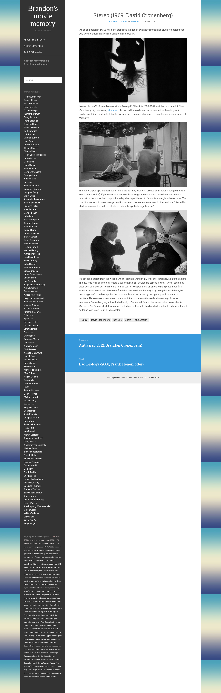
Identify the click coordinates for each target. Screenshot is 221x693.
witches (38, 584)
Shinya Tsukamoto (33, 493)
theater (26, 584)
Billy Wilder (29, 517)
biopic (26, 670)
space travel (48, 571)
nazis (41, 571)
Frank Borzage (31, 121)
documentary (44, 540)
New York (34, 557)
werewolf (27, 666)
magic (44, 584)
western (40, 561)
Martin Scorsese (32, 435)
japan (26, 547)
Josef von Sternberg (34, 499)
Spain (41, 578)
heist (33, 615)
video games (56, 646)
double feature (54, 578)
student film (141, 320)
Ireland (42, 670)
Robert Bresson (31, 127)
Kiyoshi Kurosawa (32, 312)
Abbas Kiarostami (32, 295)
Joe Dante (29, 182)
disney (56, 588)
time (33, 629)
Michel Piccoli (51, 649)
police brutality (40, 581)
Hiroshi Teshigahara (33, 479)
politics (58, 557)
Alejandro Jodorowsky (34, 284)
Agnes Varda (30, 496)
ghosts (26, 554)
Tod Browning (30, 131)
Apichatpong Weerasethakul (37, 506)
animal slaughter (52, 619)
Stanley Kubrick (31, 305)
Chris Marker (30, 349)
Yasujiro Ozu (30, 380)
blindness (27, 629)
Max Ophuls (29, 373)
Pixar (26, 387)
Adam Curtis (30, 178)
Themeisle (154, 377)
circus (50, 629)
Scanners (113, 110)
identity (47, 550)
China (46, 561)
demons (54, 584)
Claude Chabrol (31, 148)
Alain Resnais (30, 414)
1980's (52, 540)
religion (41, 567)
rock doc (48, 557)
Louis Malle (29, 342)
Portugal (46, 591)
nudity (33, 639)
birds (52, 550)
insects (43, 646)
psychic (46, 632)
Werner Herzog (31, 250)
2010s (52, 536)
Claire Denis (29, 196)
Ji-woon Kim (30, 278)
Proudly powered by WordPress (119, 377)
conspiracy (56, 639)
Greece (48, 673)
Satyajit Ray (29, 404)
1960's (40, 543)
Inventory (43, 653)
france (45, 543)
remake (35, 567)
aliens (53, 557)
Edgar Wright (30, 523)
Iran (51, 591)
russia (41, 564)
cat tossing (48, 639)
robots (36, 578)
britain (34, 550)
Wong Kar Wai (30, 520)
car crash (50, 653)
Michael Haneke (31, 243)
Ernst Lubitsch (30, 329)
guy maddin (43, 642)
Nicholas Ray (30, 400)
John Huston (30, 264)
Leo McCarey (30, 356)
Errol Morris (29, 363)
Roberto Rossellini (32, 424)
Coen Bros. (29, 162)
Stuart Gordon (30, 237)
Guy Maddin (29, 336)
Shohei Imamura (32, 267)
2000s (26, 540)
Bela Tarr (28, 469)
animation (33, 543)
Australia (56, 595)
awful (31, 574)
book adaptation (39, 588)
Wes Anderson (31, 103)
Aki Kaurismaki (31, 288)
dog (43, 602)
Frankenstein (36, 666)
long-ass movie (47, 595)
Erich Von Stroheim (33, 458)
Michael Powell (31, 397)
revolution (27, 598)
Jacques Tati (30, 476)
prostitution (52, 642)
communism (28, 660)
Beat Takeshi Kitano (33, 301)
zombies (51, 561)
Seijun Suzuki (30, 465)
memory (32, 584)
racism (26, 574)
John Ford (29, 216)
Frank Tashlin (30, 472)
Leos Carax (29, 141)
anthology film (51, 581)
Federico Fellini (31, 206)
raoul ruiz (27, 595)
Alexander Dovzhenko (34, 199)
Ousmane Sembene (33, 438)
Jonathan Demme (32, 189)
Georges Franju (31, 223)
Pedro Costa (30, 168)
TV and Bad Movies (32, 52)
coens (48, 670)
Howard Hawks (31, 247)
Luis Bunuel (29, 134)
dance (47, 567)
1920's (36, 554)
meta (53, 605)
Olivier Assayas (31, 110)
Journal (55, 629)
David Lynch (29, 332)
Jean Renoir (29, 411)
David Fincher (30, 213)
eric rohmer (36, 649)
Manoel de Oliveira (32, 370)
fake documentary (49, 625)
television (27, 550)
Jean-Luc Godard (32, 233)
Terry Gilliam (30, 230)
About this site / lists (34, 40)
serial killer (49, 602)
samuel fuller (36, 595)
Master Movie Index (33, 46)
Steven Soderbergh (33, 452)
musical (58, 547)
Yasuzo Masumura (33, 353)
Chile (31, 653)
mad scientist (46, 605)
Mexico (55, 571)
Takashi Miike (30, 359)
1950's (58, 543)
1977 (59, 591)
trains (51, 567)
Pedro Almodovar (32, 97)
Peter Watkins (30, 503)
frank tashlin (55, 670)
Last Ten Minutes (36, 591)
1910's (31, 625)
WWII (59, 564)
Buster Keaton (31, 291)
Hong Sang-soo (46, 666)
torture (38, 622)
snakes (31, 677)
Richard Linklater (32, 325)
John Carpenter (31, 144)
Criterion (52, 543)
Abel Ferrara (30, 209)
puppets (48, 636)
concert (36, 625)
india (30, 608)
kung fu (27, 591)
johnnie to (49, 615)
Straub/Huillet (30, 455)
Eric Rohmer (30, 421)
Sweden (42, 619)
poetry (55, 591)
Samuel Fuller (30, 226)
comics (30, 571)
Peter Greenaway (32, 240)
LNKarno (37, 574)
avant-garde (43, 554)
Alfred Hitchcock (32, 254)
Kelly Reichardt (31, 407)
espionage (46, 598)
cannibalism (36, 605)
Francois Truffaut (32, 489)
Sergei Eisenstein (32, 202)
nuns (53, 673)
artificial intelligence (50, 612)
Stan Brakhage (31, 124)
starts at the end (55, 632)
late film (42, 636)
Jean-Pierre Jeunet (33, 274)
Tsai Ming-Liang (31, 482)
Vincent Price (54, 663)
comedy (36, 571)
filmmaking (33, 547)
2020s (58, 537)
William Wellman (32, 513)
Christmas (28, 612)
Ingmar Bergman (32, 114)
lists (56, 550)
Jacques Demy (31, 192)
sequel (40, 547)
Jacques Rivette (31, 417)
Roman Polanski (31, 390)
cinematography (29, 622)
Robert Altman (31, 100)
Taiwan (49, 646)
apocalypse (28, 564)
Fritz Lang (28, 315)
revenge (41, 557)
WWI (41, 625)
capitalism (40, 639)
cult (40, 602)
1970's (57, 540)
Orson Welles (30, 510)
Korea (59, 581)
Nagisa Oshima (31, 377)
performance (56, 666)
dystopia (53, 598)
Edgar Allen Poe (49, 656)
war (25, 581)
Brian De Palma (31, 185)
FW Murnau (29, 366)
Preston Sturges (32, 462)
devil (34, 608)
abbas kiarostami (55, 660)
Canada (46, 578)
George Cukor (30, 175)
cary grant (27, 642)
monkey (54, 636)
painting (54, 564)
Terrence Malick (31, 339)
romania (45, 660)
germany (27, 557)
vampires (47, 564)
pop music (52, 574)
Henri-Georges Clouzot (35, 155)
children (35, 564)
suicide (55, 554)
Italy (59, 550)
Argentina (27, 615)
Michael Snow (30, 448)
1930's (51, 547)
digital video (28, 588)
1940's (46, 547)
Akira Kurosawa (31, 308)
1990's (26, 543)
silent (50, 554)
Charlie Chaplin (31, 151)
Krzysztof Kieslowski (34, 298)
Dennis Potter (30, 394)
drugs (35, 561)
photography (49, 588)
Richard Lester (31, 322)
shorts (36, 540)
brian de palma (34, 670)
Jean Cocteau (30, 158)
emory (49, 584)
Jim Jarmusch (31, 271)
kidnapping (28, 567)
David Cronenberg (32, 172)
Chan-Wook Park (32, 383)
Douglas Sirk (30, 441)
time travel (31, 581)
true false (40, 550)
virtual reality (50, 677)
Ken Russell (29, 431)
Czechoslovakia (29, 646)
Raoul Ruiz (29, 428)
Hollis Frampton (31, 219)
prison (58, 574)
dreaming (35, 602)
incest (38, 646)
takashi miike (29, 632)
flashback (35, 642)
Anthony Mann (31, 346)
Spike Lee (28, 318)
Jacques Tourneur (32, 486)
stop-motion (28, 561)
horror (31, 540)
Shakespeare (34, 619)
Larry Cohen (29, 165)
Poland (43, 649)
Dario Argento (30, 107)
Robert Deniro (38, 656)
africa (31, 554)
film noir (37, 653)
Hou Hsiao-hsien (31, 257)
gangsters (44, 574)
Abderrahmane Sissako (35, 445)
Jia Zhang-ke (30, 281)
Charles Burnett (31, 138)
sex (55, 567)
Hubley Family (30, 260)
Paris (37, 636)
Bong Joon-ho (30, 117)
